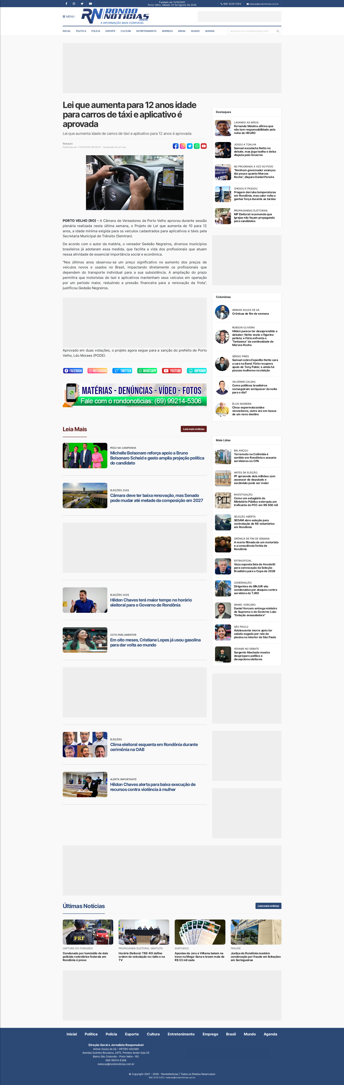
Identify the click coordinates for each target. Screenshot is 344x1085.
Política (81, 31)
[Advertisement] (239, 16)
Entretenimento (146, 31)
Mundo (195, 31)
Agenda (209, 31)
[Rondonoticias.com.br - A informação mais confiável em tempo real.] (116, 16)
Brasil (182, 31)
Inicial (67, 31)
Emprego (167, 31)
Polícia (95, 31)
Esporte (110, 31)
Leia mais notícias (193, 428)
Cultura (126, 31)
